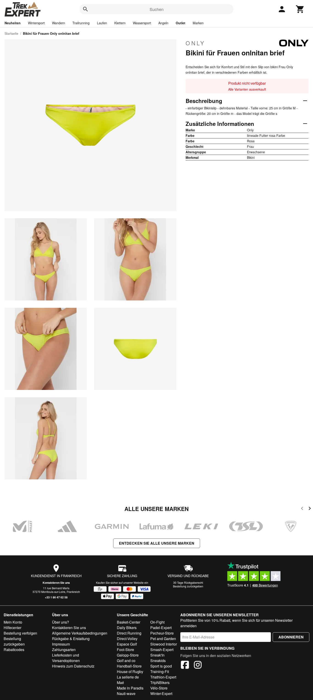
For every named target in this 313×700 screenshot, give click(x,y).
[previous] (302, 509)
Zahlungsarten (64, 649)
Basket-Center (128, 622)
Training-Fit (159, 671)
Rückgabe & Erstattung (71, 638)
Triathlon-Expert (163, 677)
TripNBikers (160, 682)
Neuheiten (13, 23)
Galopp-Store (128, 655)
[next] (309, 509)
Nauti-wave (126, 693)
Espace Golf (127, 644)
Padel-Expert (161, 627)
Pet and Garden (163, 638)
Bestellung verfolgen (20, 633)
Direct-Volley (127, 638)
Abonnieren (291, 637)
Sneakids (158, 660)
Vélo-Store (158, 688)
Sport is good (161, 666)
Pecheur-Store (162, 633)
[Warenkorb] (300, 9)
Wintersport (36, 23)
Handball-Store (129, 666)
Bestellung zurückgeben (188, 586)
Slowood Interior (163, 644)
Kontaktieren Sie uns (56, 582)
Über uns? (60, 622)
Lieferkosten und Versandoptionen (66, 657)
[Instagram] (197, 665)
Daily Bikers (127, 627)
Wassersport (142, 23)
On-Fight (157, 622)
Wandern (58, 23)
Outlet (180, 23)
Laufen (102, 23)
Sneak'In (157, 655)
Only (195, 43)
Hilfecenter (12, 627)
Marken (198, 23)
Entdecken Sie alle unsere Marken (156, 543)
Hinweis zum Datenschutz (73, 666)
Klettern (120, 23)
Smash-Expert (161, 649)
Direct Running (129, 633)
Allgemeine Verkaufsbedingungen (79, 633)
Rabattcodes (14, 649)
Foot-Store (125, 649)
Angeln (163, 23)
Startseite (11, 33)
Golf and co (126, 660)
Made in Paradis (130, 688)
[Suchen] (85, 9)
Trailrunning (81, 23)
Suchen (157, 9)
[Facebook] (184, 665)
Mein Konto (13, 622)
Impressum (61, 644)
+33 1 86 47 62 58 (56, 597)
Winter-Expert (161, 693)
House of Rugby (130, 671)
